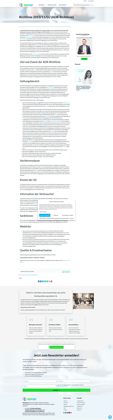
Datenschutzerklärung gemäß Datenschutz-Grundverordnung (57, 218)
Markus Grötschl (84, 56)
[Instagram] (69, 412)
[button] (38, 281)
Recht (56, 114)
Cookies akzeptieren (45, 215)
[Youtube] (67, 412)
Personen (30, 141)
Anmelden (56, 390)
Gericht (47, 116)
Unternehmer (51, 87)
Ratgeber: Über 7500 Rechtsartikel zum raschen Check (37, 26)
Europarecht (51, 26)
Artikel (45, 121)
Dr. (79, 56)
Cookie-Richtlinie (42, 218)
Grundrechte (58, 121)
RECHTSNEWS (62, 5)
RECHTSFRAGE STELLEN (56, 347)
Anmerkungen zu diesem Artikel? (30, 275)
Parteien (52, 131)
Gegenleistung (66, 102)
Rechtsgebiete (22, 26)
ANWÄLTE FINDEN (52, 5)
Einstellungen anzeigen (67, 215)
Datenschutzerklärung (62, 386)
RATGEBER (41, 5)
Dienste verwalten (43, 211)
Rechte (51, 71)
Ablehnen (56, 215)
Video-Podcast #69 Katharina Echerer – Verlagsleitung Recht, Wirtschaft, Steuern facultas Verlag (83, 87)
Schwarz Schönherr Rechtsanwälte (84, 37)
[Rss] (71, 412)
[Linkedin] (65, 412)
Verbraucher (28, 37)
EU (38, 54)
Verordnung (35, 54)
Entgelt (46, 106)
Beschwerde (36, 203)
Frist (36, 170)
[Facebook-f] (64, 412)
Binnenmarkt (31, 35)
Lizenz (64, 260)
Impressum (72, 218)
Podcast (85, 1)
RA (77, 56)
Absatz (64, 146)
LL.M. (89, 56)
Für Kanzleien (91, 1)
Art (34, 69)
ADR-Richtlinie (23, 38)
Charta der (53, 121)
